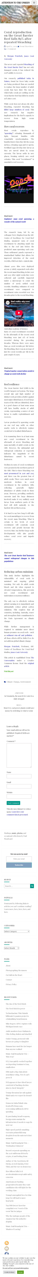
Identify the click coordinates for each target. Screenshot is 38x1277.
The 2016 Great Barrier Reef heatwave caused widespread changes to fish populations (19, 558)
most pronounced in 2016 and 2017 (18, 473)
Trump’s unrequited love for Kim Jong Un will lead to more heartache (18, 1198)
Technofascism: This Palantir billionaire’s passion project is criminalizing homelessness (17, 1016)
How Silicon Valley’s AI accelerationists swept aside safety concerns (19, 1174)
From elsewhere (27, 46)
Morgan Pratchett (14, 56)
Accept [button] (20, 1272)
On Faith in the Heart (14, 975)
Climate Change (13, 682)
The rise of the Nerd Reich (16, 1004)
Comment (11, 741)
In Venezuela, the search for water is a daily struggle (19, 696)
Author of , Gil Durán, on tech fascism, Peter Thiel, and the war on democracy (18, 1164)
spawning (8, 133)
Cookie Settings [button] (9, 1272)
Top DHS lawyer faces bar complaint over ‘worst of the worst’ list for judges (17, 1208)
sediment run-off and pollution (19, 635)
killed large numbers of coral (16, 109)
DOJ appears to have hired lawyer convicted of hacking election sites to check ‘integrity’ (19, 1085)
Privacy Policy (11, 984)
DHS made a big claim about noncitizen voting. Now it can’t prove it (17, 1075)
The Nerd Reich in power (15, 1008)
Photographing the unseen (16, 970)
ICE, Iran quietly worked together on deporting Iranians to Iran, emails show (19, 1064)
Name (9, 772)
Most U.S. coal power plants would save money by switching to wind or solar (19, 708)
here (16, 909)
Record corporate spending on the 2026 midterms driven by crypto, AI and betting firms (18, 1153)
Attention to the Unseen (16, 2)
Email (9, 782)
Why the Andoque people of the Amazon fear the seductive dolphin (18, 1219)
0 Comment (11, 49)
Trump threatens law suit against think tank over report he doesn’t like (19, 1095)
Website (9, 792)
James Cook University (19, 652)
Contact (9, 980)
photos (19, 833)
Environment (25, 682)
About (8, 966)
